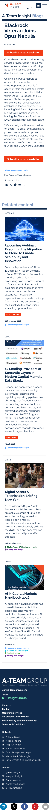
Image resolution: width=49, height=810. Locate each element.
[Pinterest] (35, 806)
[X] (14, 806)
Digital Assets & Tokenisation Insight (22, 547)
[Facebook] (24, 806)
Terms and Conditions (13, 724)
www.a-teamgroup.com (14, 690)
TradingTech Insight (15, 550)
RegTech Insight (13, 653)
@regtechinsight (14, 776)
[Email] (45, 806)
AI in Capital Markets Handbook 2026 (21, 596)
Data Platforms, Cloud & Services (17, 175)
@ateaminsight (13, 772)
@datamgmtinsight (15, 784)
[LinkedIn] (3, 806)
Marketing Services (12, 713)
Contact (6, 709)
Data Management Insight (17, 170)
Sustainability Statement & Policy (19, 720)
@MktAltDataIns (14, 788)
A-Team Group (13, 737)
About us (6, 705)
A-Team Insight (13, 741)
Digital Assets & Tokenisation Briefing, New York (21, 496)
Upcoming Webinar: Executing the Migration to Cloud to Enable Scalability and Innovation (23, 253)
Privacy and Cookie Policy (15, 716)
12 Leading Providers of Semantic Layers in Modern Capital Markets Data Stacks (23, 374)
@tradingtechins (14, 780)
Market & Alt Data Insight (17, 651)
